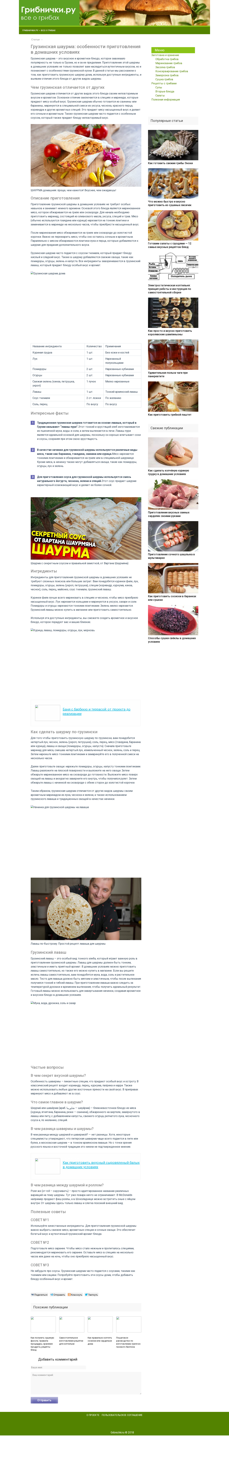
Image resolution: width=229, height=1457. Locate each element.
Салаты (160, 95)
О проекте (93, 1415)
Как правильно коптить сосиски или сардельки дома (100, 1340)
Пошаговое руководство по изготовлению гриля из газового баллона (128, 1342)
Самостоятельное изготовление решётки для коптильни (71, 1340)
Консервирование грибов (171, 71)
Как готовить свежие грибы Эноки (170, 163)
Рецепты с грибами (164, 83)
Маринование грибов (168, 63)
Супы (158, 87)
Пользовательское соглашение (122, 1415)
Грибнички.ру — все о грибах (38, 30)
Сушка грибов (164, 79)
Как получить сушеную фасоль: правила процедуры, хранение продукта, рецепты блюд (42, 1343)
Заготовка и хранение (165, 55)
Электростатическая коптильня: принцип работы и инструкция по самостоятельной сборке (169, 289)
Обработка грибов (167, 59)
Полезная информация (165, 99)
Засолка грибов (165, 67)
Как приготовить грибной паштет (169, 414)
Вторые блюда (164, 91)
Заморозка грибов (167, 75)
